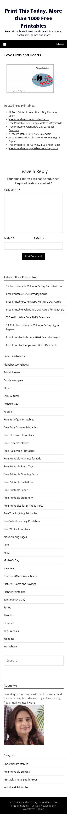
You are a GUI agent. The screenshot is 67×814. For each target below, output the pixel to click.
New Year (9, 568)
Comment (12, 190)
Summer (9, 623)
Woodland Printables (16, 787)
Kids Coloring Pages (15, 537)
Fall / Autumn (12, 396)
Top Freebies (11, 631)
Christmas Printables (16, 763)
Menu (60, 44)
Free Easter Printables (16, 443)
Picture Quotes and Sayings (20, 583)
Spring (7, 607)
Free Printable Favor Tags (19, 466)
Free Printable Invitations (18, 482)
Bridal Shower (12, 372)
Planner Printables (14, 591)
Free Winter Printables (17, 529)
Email (39, 238)
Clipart (7, 388)
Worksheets (11, 646)
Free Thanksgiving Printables (20, 513)
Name (9, 238)
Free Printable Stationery (18, 497)
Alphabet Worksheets (16, 364)
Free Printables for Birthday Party (23, 505)
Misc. (7, 552)
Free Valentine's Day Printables (22, 521)
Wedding (9, 638)
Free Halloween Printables (19, 450)
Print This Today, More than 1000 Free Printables (33, 18)
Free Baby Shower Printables (21, 427)
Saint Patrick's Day (14, 599)
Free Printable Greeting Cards (21, 474)
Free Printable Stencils (17, 771)
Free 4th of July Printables (19, 419)
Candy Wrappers (13, 380)
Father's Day (11, 403)
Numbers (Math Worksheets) (20, 576)
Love (6, 544)
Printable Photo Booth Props (20, 779)
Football (8, 411)
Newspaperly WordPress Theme (39, 807)
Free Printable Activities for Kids (22, 458)
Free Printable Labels (16, 490)
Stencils (8, 615)
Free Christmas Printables (19, 435)
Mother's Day (11, 560)
